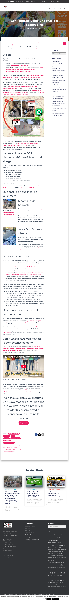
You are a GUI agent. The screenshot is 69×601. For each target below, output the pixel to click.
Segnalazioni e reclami (30, 526)
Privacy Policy (28, 530)
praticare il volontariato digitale (29, 327)
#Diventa (49, 540)
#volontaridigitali (61, 549)
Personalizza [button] (55, 598)
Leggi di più (43, 598)
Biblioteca (49, 8)
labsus (64, 564)
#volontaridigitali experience (55, 551)
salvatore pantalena (56, 567)
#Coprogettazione (14, 445)
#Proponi (49, 549)
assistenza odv (50, 553)
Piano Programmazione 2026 (31, 537)
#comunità (8, 445)
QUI (16, 537)
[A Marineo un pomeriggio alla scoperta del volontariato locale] (56, 481)
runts (52, 567)
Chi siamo (32, 5)
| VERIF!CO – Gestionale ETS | (42, 1)
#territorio (54, 549)
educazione (6, 438)
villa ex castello (58, 586)
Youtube (12, 1)
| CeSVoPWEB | (33, 1)
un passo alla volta (7, 449)
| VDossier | (50, 1)
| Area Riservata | (18, 1)
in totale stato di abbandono (19, 65)
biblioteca (56, 555)
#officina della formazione (53, 547)
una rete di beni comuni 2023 (9, 451)
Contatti (59, 8)
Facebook (6, 1)
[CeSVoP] (5, 6)
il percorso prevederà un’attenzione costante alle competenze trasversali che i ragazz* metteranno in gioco (23, 348)
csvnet (49, 564)
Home (27, 5)
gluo (62, 564)
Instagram (10, 1)
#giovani (20, 445)
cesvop (61, 555)
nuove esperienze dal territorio (53, 565)
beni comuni (16, 447)
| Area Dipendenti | (25, 1)
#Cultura (60, 538)
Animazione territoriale (14, 433)
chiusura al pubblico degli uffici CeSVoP (55, 557)
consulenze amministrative (58, 559)
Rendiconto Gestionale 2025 (31, 534)
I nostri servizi (40, 5)
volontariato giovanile (9, 442)
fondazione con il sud (56, 564)
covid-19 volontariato (59, 562)
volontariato (7, 440)
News (54, 8)
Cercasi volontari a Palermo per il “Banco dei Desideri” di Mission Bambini (58, 103)
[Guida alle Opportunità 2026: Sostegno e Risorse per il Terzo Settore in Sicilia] (34, 481)
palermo (61, 565)
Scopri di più (23, 423)
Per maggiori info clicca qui (8, 557)
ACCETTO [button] (49, 598)
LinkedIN (13, 1)
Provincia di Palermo (15, 438)
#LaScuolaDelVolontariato (29, 188)
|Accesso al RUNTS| (56, 1)
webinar (49, 588)
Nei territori (48, 5)
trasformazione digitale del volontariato (55, 570)
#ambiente (50, 535)
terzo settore (62, 567)
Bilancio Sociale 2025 (29, 532)
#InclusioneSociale (54, 543)
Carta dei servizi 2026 (29, 528)
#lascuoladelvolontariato (8, 447)
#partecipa (61, 547)
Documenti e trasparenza (58, 5)
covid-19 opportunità (52, 560)
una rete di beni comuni (16, 449)
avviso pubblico (55, 553)
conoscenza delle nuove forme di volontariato (21, 267)
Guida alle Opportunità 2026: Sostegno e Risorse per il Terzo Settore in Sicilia (59, 96)
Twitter (8, 1)
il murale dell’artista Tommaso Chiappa (8, 212)
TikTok (4, 1)
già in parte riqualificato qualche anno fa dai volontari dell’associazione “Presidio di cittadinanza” (24, 69)
